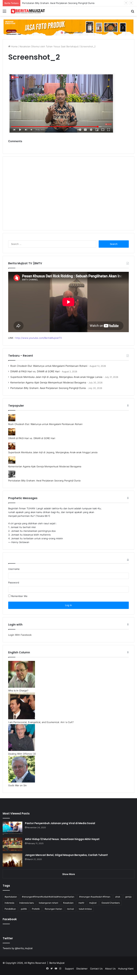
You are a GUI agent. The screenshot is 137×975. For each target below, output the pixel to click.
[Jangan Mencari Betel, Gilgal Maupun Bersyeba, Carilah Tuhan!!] (12, 860)
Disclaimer (82, 968)
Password (13, 582)
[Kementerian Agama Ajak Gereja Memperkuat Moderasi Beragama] (11, 462)
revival (70, 909)
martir (81, 902)
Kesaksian (68, 902)
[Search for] (132, 12)
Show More (68, 874)
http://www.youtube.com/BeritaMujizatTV (38, 337)
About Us (110, 968)
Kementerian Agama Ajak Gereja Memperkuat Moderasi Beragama (48, 382)
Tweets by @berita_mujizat (18, 948)
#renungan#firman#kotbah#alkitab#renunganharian (48, 896)
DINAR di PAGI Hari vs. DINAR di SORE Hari (35, 371)
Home (14, 46)
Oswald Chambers (111, 902)
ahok (117, 896)
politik (24, 909)
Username (14, 569)
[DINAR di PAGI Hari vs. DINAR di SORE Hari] (11, 434)
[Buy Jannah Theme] (68, 27)
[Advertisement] (68, 196)
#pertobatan (11, 896)
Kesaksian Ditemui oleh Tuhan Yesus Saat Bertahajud (49, 46)
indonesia (9, 902)
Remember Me (19, 596)
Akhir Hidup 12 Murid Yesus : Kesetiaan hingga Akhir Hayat (62, 839)
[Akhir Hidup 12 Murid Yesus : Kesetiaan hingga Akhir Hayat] (12, 844)
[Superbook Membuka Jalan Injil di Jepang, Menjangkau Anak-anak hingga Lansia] (11, 448)
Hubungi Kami (125, 968)
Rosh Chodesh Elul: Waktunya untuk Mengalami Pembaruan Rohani (48, 365)
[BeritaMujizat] (28, 11)
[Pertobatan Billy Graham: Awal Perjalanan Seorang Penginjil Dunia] (11, 476)
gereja (128, 896)
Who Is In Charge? (18, 690)
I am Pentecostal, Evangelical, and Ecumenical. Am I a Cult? (41, 722)
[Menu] (4, 12)
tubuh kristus (85, 909)
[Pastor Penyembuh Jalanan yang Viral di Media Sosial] (12, 828)
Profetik (36, 909)
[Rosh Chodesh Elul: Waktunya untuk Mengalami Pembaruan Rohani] (11, 420)
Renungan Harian (53, 909)
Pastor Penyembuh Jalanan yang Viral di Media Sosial (60, 823)
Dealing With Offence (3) (22, 753)
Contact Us (96, 968)
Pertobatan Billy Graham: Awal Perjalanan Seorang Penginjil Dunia (58, 3)
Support (69, 968)
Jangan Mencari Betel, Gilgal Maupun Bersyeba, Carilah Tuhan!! (66, 855)
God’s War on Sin (17, 785)
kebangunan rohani (48, 902)
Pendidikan (10, 909)
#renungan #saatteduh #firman (94, 896)
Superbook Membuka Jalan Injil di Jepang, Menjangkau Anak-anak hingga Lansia (56, 377)
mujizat (93, 902)
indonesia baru (26, 902)
